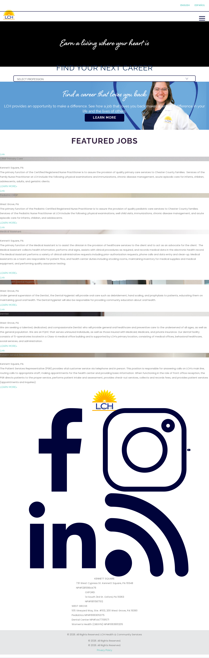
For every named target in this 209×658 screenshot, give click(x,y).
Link (2, 154)
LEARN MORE (104, 117)
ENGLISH (185, 5)
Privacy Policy (104, 650)
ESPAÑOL (200, 5)
